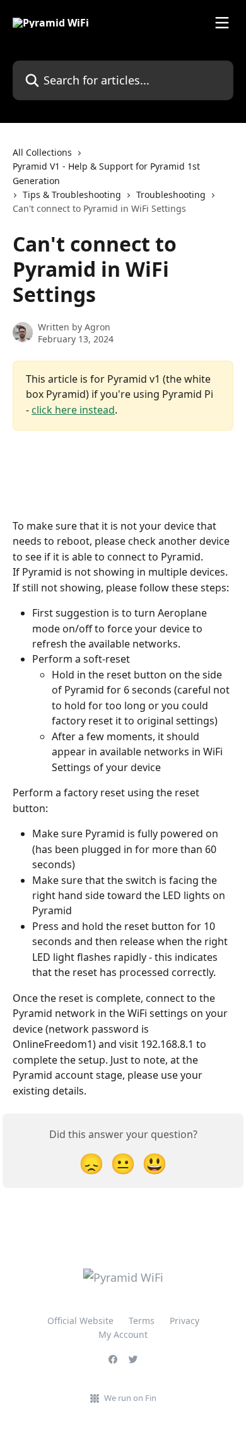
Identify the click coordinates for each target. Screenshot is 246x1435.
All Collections (42, 152)
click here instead (73, 410)
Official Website (80, 1321)
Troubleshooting (171, 194)
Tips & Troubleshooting (72, 194)
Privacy (184, 1321)
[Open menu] (222, 22)
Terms (142, 1321)
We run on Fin (130, 1397)
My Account (123, 1334)
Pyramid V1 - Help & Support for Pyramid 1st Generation (106, 173)
